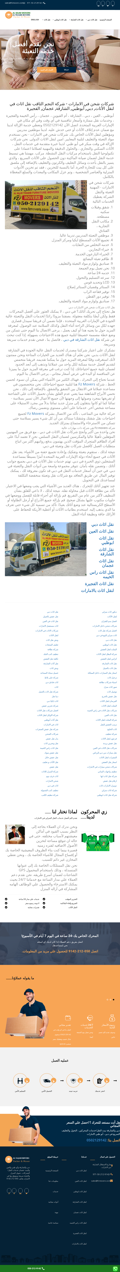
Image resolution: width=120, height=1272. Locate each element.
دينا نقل (55, 696)
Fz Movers (86, 384)
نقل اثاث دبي (102, 524)
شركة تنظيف (111, 734)
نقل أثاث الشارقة (50, 663)
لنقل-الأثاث (112, 616)
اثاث (56, 687)
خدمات (55, 1191)
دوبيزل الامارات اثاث (108, 785)
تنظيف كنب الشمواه (49, 790)
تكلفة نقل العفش (50, 659)
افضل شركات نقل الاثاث (47, 710)
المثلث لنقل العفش (108, 649)
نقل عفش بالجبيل (50, 616)
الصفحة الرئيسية (51, 1170)
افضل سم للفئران (109, 621)
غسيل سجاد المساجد (49, 673)
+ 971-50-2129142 (35, 3)
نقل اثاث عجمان (106, 563)
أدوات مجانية (53, 1202)
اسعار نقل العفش (109, 762)
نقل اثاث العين (101, 531)
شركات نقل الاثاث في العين (105, 748)
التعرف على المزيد (46, 70)
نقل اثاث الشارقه (109, 663)
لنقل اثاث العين (81, 1181)
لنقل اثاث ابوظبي (80, 1191)
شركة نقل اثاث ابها (109, 776)
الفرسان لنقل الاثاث (108, 701)
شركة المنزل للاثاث (49, 771)
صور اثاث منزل (110, 687)
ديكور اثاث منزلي (109, 612)
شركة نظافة (52, 649)
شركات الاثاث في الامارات (46, 630)
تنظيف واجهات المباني (107, 771)
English (35, 20)
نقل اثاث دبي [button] (92, 20)
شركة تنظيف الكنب (49, 795)
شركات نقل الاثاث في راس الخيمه (102, 710)
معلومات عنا (53, 1181)
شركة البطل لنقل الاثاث (106, 654)
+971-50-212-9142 (102, 1174)
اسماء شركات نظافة (108, 682)
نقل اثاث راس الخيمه (102, 574)
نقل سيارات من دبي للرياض (105, 753)
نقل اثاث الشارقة (106, 552)
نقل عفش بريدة (110, 743)
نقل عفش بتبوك (51, 753)
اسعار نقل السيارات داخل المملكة (102, 673)
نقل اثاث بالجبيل (110, 668)
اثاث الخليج (112, 729)
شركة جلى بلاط (51, 677)
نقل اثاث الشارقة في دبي (81, 339)
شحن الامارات (52, 781)
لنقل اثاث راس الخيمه (78, 1223)
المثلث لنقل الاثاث (109, 706)
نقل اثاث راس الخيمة (49, 748)
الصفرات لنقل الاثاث (108, 757)
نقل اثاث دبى (111, 640)
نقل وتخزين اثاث (51, 743)
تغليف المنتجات (51, 644)
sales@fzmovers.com (14, 3)
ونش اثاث (54, 668)
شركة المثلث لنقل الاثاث (106, 720)
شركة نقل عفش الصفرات (47, 729)
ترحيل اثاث (112, 677)
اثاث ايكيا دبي (52, 701)
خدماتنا (66, 70)
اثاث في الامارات (51, 724)
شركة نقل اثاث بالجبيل (48, 691)
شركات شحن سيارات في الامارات (102, 767)
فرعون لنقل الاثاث (109, 738)
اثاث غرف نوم (52, 776)
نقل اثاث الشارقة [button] (76, 20)
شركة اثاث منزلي (109, 790)
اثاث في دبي (52, 785)
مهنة (56, 1212)
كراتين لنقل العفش (108, 659)
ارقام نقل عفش (110, 781)
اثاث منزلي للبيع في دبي (106, 635)
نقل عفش (53, 767)
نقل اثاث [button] (46, 20)
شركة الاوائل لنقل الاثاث (47, 715)
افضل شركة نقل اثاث (107, 630)
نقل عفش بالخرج (109, 696)
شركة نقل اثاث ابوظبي (107, 795)
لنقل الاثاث (53, 635)
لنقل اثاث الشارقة (80, 1202)
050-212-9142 (34, 1268)
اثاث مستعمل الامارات (48, 626)
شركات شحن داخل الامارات (104, 626)
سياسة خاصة (53, 1223)
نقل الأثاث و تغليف (50, 762)
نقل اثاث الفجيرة (99, 583)
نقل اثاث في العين (50, 621)
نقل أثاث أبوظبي (51, 720)
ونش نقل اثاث (52, 640)
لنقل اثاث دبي (81, 1170)
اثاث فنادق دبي (51, 682)
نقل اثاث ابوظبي (106, 540)
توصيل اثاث (112, 691)
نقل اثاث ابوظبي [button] (60, 20)
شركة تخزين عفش (50, 706)
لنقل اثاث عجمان (80, 1212)
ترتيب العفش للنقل (108, 724)
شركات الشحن (51, 734)
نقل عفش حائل (51, 757)
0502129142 (97, 1140)
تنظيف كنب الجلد (50, 654)
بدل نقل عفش (52, 738)
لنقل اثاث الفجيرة (80, 1233)
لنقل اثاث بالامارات (97, 590)
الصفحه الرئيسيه (106, 20)
